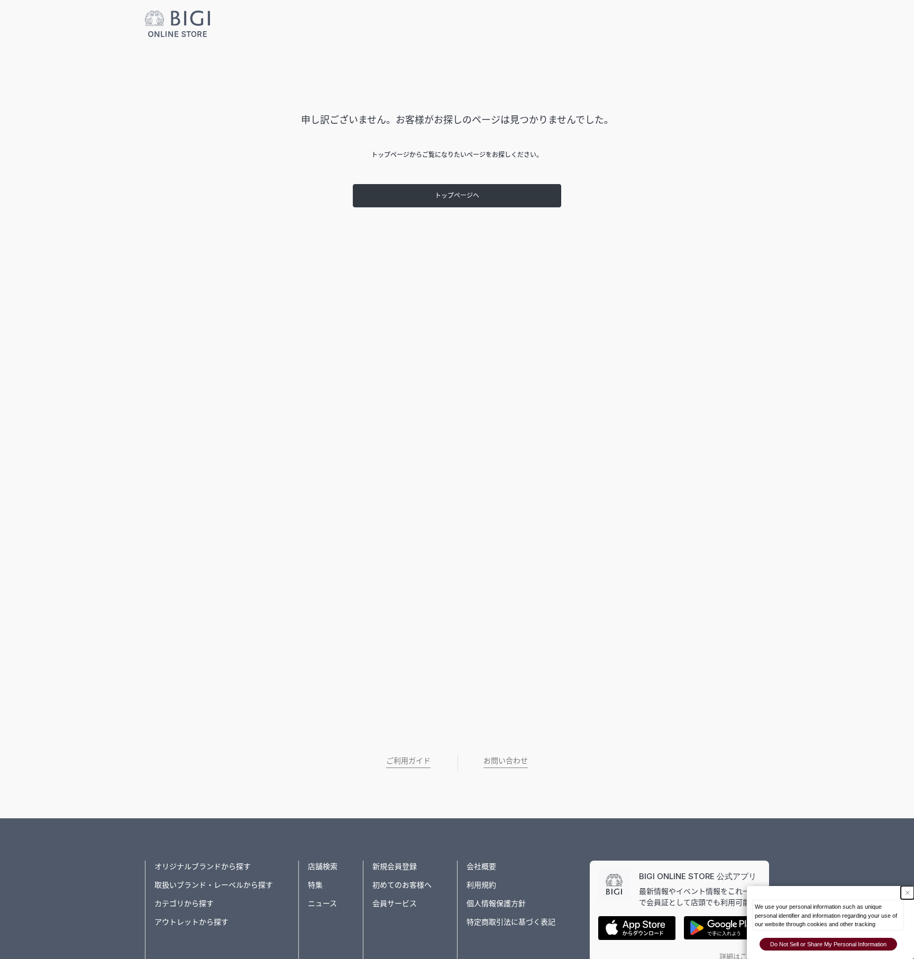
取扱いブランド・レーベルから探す (213, 884)
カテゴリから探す (184, 903)
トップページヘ (457, 195)
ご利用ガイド (408, 760)
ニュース (322, 903)
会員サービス (394, 903)
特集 (315, 884)
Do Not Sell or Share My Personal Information (828, 944)
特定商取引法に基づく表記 (511, 921)
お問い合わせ (505, 760)
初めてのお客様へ (402, 884)
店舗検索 (322, 866)
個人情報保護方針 (496, 903)
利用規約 (481, 884)
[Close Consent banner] (907, 892)
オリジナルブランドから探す (202, 866)
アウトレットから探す (191, 921)
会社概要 (481, 866)
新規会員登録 (394, 866)
